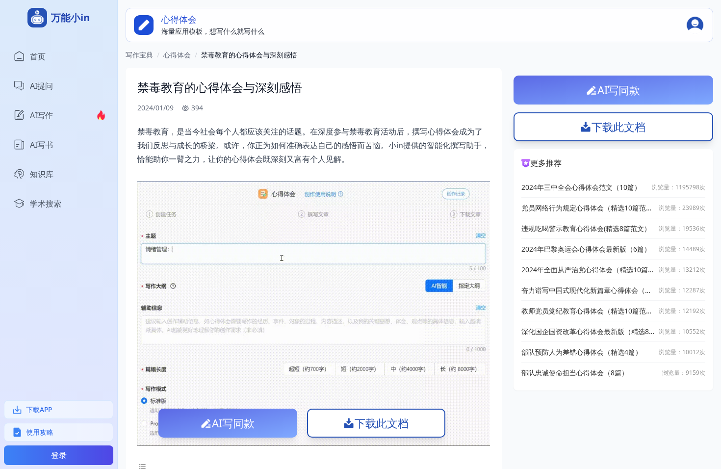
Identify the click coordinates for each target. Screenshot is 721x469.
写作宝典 (139, 54)
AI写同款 (233, 423)
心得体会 (177, 54)
